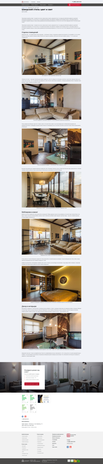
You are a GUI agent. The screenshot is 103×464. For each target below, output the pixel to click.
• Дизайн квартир (24, 436)
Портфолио (50, 4)
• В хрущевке (39, 451)
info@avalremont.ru (25, 421)
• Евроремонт (39, 441)
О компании (33, 1)
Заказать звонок (70, 443)
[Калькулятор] (68, 435)
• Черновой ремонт (40, 447)
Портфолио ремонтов (56, 436)
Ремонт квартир (34, 4)
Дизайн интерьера (25, 4)
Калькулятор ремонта (75, 4)
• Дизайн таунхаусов (25, 441)
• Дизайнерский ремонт (41, 445)
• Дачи (23, 451)
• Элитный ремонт (40, 443)
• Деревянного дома (25, 449)
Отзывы (54, 441)
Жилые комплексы (56, 437)
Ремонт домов (43, 4)
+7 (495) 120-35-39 (76, 1)
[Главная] (25, 2)
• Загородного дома (25, 453)
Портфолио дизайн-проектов (57, 434)
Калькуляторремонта (73, 435)
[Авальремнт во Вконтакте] (68, 447)
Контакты (38, 1)
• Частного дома (24, 455)
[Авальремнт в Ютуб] (70, 447)
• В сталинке (39, 449)
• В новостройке (39, 436)
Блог (26, 7)
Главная (23, 7)
